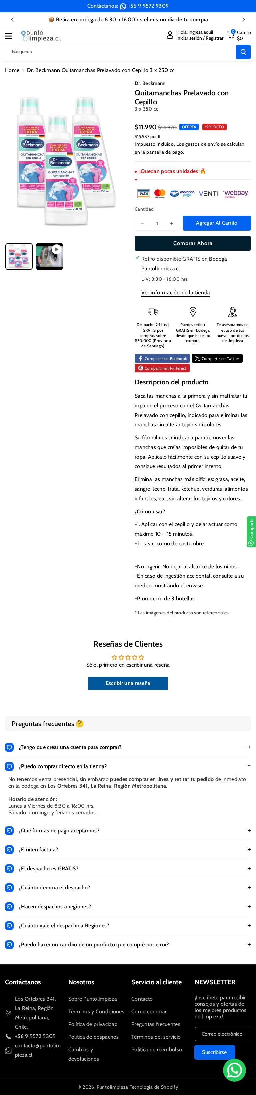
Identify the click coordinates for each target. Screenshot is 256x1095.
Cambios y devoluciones (83, 1054)
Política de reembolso (156, 1049)
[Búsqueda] (243, 52)
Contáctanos (23, 982)
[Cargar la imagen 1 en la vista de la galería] (19, 256)
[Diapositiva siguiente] (243, 19)
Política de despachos (93, 1037)
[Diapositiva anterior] (12, 19)
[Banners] (193, 193)
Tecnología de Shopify (154, 1087)
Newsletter (215, 982)
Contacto (142, 999)
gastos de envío (202, 144)
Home (12, 70)
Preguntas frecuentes (155, 1024)
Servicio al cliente (156, 982)
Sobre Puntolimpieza (92, 999)
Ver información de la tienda (175, 292)
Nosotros (81, 982)
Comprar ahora (193, 243)
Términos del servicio (156, 1037)
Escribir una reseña (128, 683)
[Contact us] (234, 1070)
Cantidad (144, 209)
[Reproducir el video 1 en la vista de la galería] (49, 256)
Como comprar (149, 1011)
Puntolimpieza (112, 1087)
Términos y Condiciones (96, 1011)
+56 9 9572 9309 (148, 6)
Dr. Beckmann (150, 83)
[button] (12, 36)
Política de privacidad (93, 1024)
